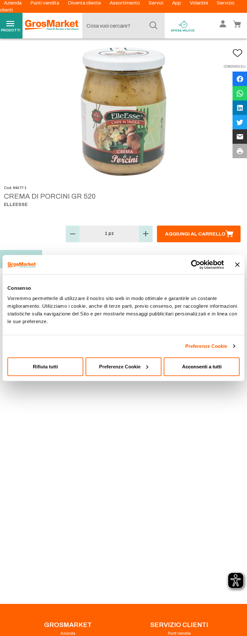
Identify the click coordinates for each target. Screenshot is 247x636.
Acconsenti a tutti (202, 366)
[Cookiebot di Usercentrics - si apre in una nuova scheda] (196, 265)
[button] (72, 234)
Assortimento (125, 2)
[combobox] (122, 25)
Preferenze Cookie (206, 346)
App (177, 2)
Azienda (13, 2)
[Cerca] (153, 26)
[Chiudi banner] (237, 264)
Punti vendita (45, 2)
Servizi (156, 2)
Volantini (199, 2)
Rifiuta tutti (45, 366)
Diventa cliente (85, 2)
